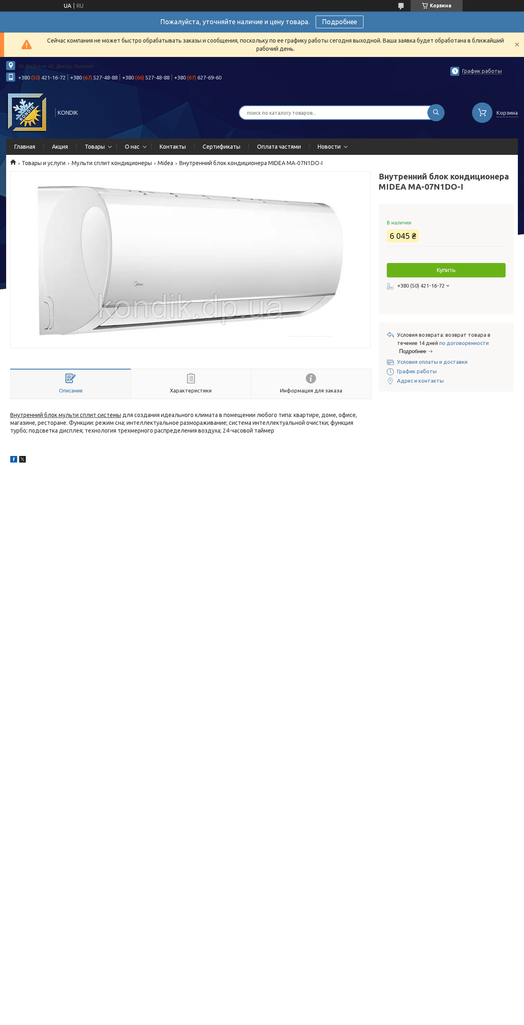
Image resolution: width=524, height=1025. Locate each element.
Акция (60, 147)
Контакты (173, 147)
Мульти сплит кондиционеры (112, 163)
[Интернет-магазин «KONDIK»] (27, 111)
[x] (22, 460)
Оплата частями (279, 147)
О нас (132, 147)
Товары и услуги (44, 163)
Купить (446, 270)
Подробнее (339, 21)
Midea (165, 163)
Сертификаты (221, 147)
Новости (329, 147)
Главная (24, 147)
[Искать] (436, 112)
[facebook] (13, 460)
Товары (95, 147)
